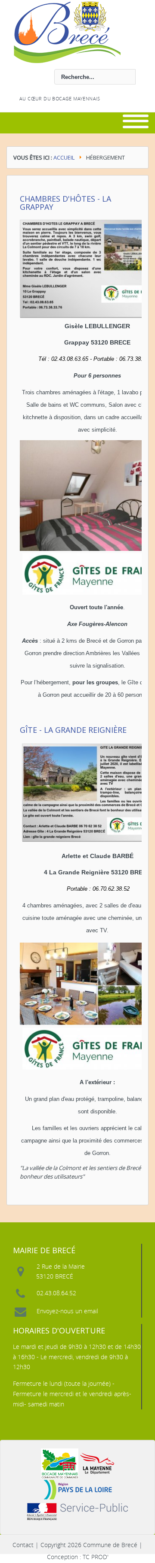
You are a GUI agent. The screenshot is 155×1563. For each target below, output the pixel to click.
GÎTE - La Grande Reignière (73, 730)
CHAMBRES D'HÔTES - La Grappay (65, 202)
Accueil (63, 157)
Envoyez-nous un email (67, 1311)
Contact (23, 1545)
